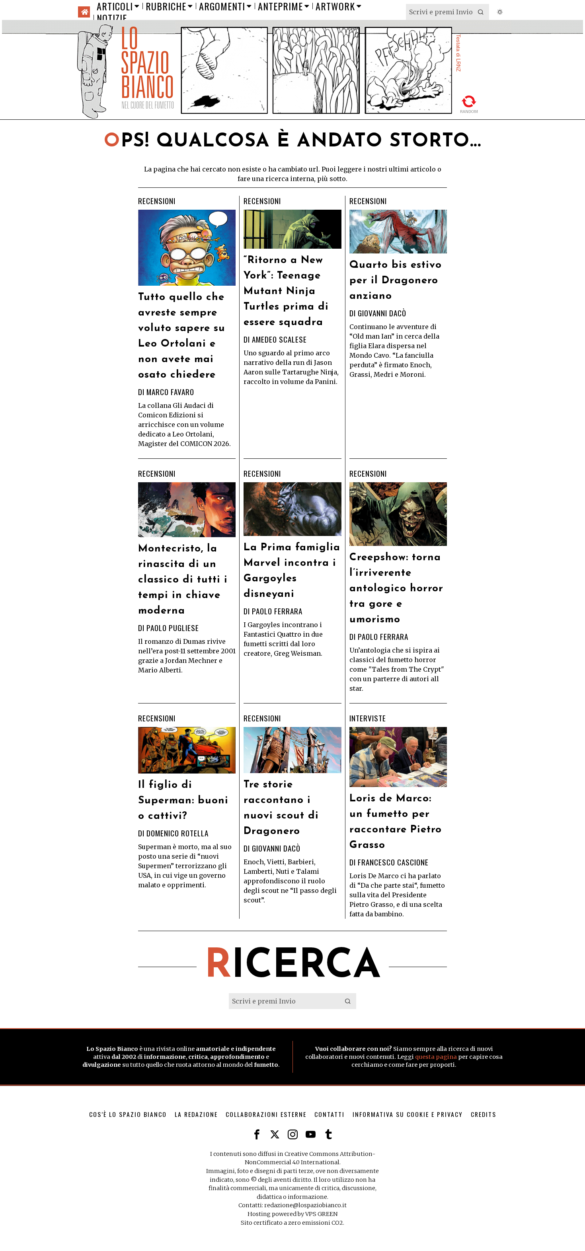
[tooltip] (257, 1135)
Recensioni (157, 201)
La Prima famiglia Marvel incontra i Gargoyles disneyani (292, 571)
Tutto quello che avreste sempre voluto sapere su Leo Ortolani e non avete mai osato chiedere (181, 336)
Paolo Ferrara (277, 611)
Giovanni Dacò (382, 313)
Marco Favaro (170, 392)
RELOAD (469, 104)
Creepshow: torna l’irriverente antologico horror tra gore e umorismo (396, 588)
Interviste (367, 718)
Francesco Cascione (393, 862)
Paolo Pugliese (172, 627)
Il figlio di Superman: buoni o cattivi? (183, 801)
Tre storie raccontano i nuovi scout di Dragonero (281, 808)
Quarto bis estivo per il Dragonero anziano (395, 281)
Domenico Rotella (177, 833)
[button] (481, 12)
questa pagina (436, 1056)
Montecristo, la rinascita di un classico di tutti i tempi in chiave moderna (183, 580)
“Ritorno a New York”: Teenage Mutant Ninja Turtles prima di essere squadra (286, 291)
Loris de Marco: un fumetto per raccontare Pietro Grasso (395, 822)
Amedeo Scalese (279, 339)
